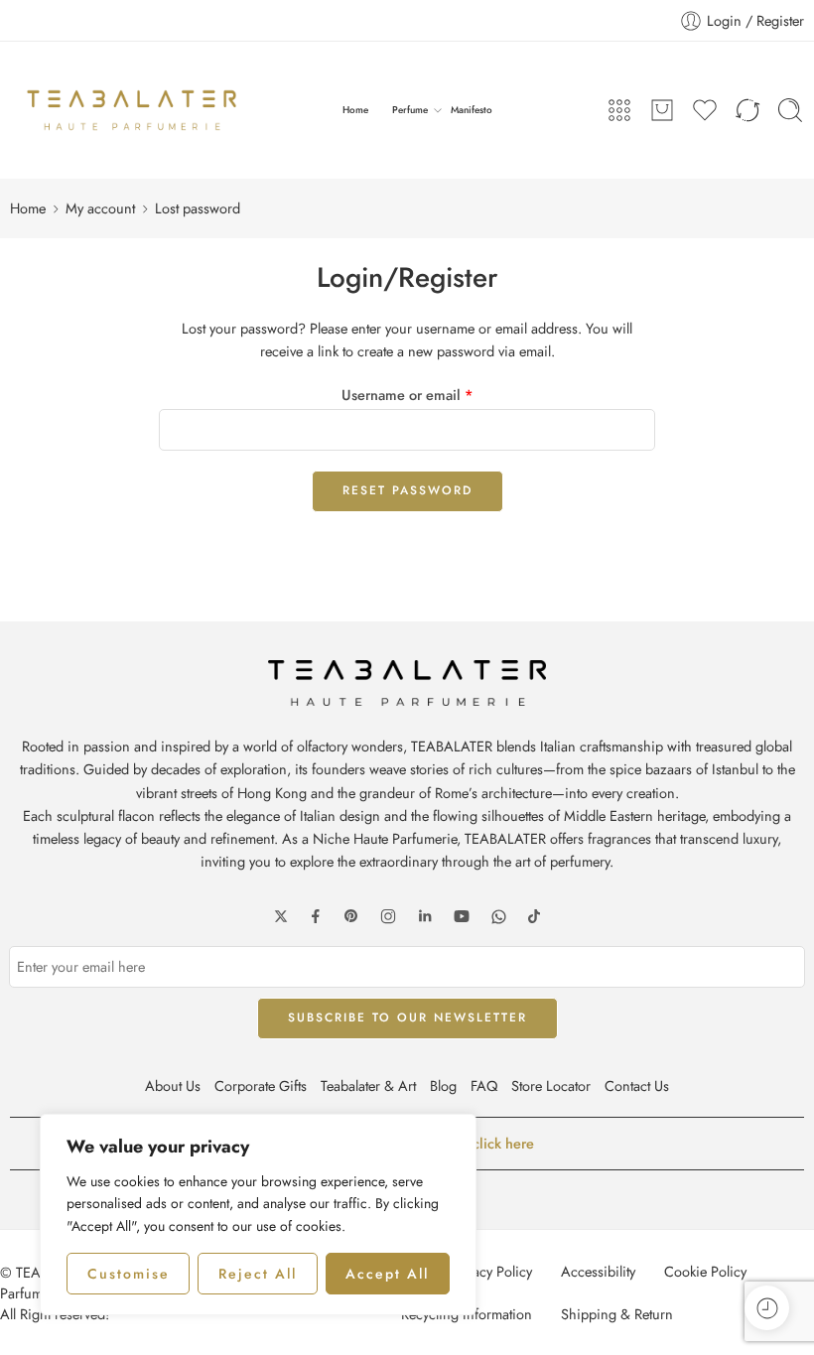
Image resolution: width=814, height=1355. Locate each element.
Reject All (257, 1274)
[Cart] (662, 110)
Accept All (387, 1274)
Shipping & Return (617, 1313)
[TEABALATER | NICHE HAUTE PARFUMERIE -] (131, 110)
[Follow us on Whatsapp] (498, 916)
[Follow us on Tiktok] (534, 916)
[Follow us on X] (281, 916)
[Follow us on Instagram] (388, 916)
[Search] (790, 110)
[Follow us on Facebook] (316, 916)
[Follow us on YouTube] (462, 916)
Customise (128, 1274)
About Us (173, 1085)
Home (355, 109)
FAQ (484, 1085)
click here (503, 1143)
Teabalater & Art (368, 1085)
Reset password (407, 490)
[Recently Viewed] (767, 1308)
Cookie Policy (705, 1271)
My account (100, 208)
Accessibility (598, 1271)
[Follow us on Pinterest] (351, 916)
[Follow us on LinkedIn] (425, 916)
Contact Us (637, 1085)
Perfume (410, 109)
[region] (258, 1214)
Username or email (407, 394)
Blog (443, 1085)
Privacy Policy (491, 1271)
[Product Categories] (619, 110)
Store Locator (551, 1085)
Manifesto (471, 109)
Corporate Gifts (260, 1085)
